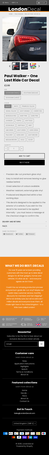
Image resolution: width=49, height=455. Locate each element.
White (16, 106)
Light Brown (32, 135)
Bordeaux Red (11, 116)
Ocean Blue (10, 125)
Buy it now (24, 162)
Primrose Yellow (28, 106)
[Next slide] (39, 66)
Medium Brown (11, 140)
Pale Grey (9, 135)
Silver (30, 140)
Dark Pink (34, 116)
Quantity (7, 145)
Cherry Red (38, 111)
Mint (30, 125)
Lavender (9, 121)
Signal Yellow (11, 111)
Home (11, 14)
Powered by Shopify (24, 446)
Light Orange (25, 111)
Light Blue (28, 121)
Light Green (21, 130)
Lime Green (9, 130)
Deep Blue (21, 125)
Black (8, 106)
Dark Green (33, 130)
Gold (22, 140)
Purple (18, 121)
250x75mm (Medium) (30, 93)
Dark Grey (20, 135)
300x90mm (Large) (12, 98)
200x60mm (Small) (13, 93)
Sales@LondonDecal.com (24, 413)
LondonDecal (27, 444)
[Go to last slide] (10, 66)
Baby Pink (23, 116)
